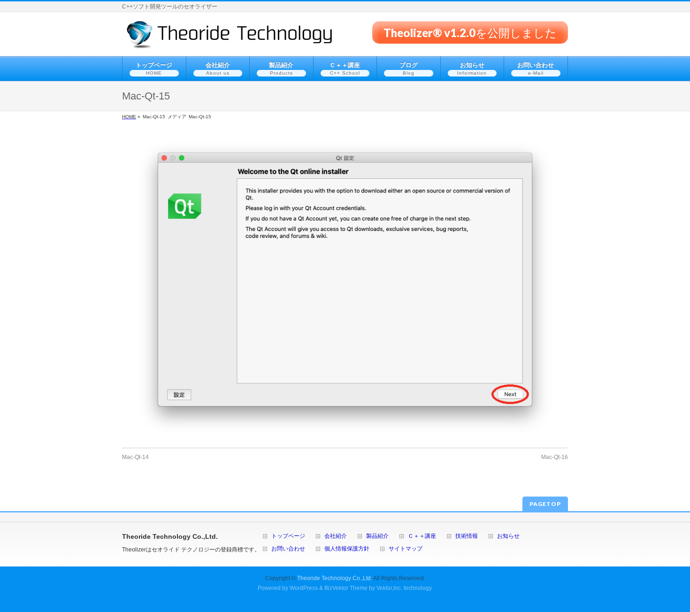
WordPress (304, 588)
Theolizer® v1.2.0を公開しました (470, 32)
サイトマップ (405, 549)
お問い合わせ (288, 549)
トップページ (288, 536)
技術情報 (466, 536)
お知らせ (508, 536)
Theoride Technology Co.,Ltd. (334, 578)
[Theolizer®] (229, 38)
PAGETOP (545, 503)
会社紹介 (335, 536)
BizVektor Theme (346, 588)
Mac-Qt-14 (135, 457)
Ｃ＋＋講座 (422, 536)
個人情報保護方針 (346, 549)
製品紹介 (377, 536)
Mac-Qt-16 (554, 457)
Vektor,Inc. (389, 588)
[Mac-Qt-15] (345, 287)
